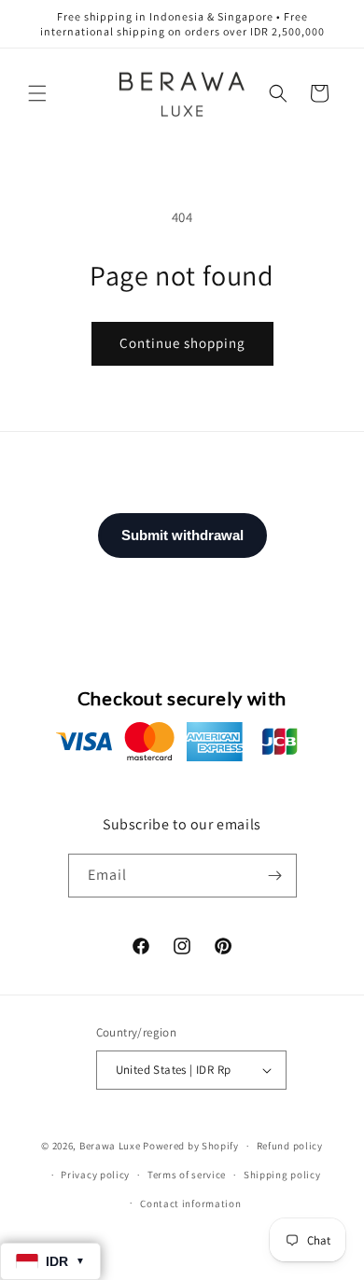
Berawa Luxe (110, 1145)
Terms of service (186, 1174)
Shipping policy (282, 1174)
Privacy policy (95, 1174)
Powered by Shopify (191, 1145)
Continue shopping (182, 343)
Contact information (190, 1203)
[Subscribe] (275, 875)
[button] (37, 93)
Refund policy (290, 1145)
